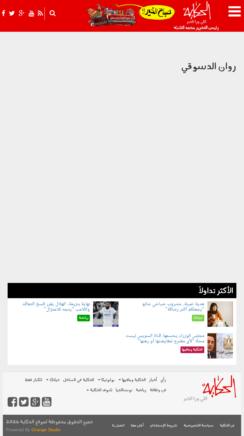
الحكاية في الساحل (78, 380)
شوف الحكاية (100, 390)
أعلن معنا (137, 425)
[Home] (197, 16)
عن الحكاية (227, 425)
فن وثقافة (158, 390)
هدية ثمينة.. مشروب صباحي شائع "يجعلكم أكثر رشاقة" (173, 307)
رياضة (141, 390)
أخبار (153, 380)
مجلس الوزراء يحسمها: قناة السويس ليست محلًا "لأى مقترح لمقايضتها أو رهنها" (164, 339)
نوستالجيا (124, 390)
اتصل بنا (118, 425)
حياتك (54, 380)
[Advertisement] (122, 238)
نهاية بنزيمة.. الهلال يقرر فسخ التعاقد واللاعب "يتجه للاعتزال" (56, 307)
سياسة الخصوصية (199, 425)
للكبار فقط (33, 380)
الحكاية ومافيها (133, 380)
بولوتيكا (107, 380)
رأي (163, 380)
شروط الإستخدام (163, 425)
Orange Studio (46, 429)
